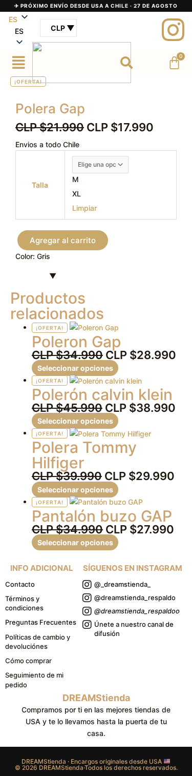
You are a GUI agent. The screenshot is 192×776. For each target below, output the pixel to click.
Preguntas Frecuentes (40, 622)
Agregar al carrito (63, 240)
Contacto (20, 584)
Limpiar (84, 208)
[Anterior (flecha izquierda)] (18, 388)
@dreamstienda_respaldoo (137, 611)
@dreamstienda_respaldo (135, 597)
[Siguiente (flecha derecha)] (174, 388)
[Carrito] (174, 62)
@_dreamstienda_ (122, 584)
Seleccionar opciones (75, 368)
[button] (19, 31)
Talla (40, 185)
